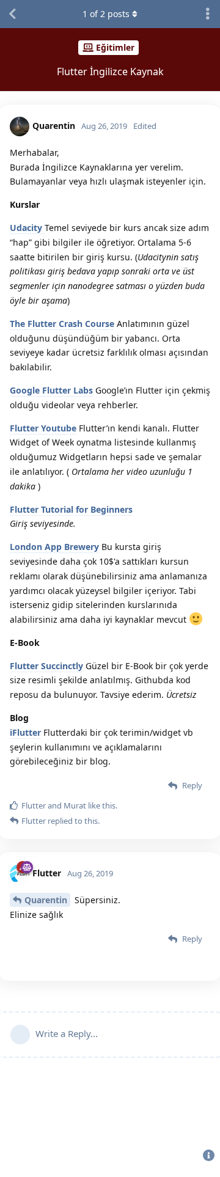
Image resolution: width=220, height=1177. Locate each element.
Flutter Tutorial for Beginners (71, 509)
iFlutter (25, 732)
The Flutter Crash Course (62, 323)
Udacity (27, 227)
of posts (106, 14)
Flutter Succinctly (46, 666)
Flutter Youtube (43, 428)
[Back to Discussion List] (12, 14)
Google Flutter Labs (51, 390)
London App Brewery (54, 546)
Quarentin (45, 900)
